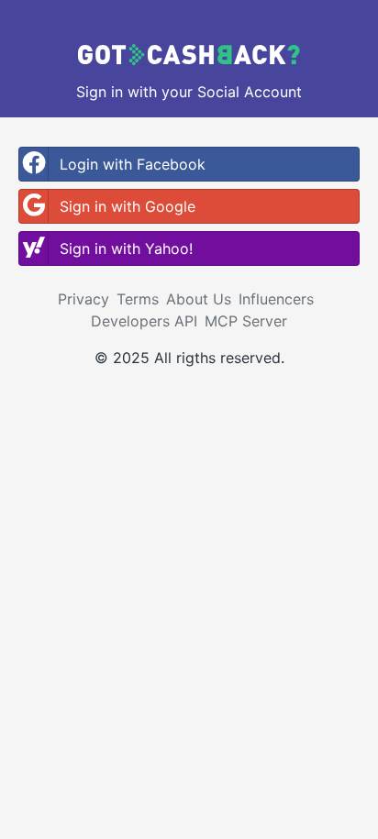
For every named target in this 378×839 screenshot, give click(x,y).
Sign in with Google (127, 206)
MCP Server (246, 321)
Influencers (276, 299)
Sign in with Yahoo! (126, 248)
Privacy (83, 299)
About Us (198, 299)
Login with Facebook (133, 164)
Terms (138, 299)
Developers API (144, 321)
